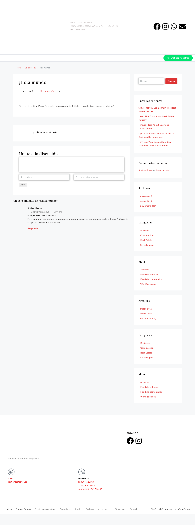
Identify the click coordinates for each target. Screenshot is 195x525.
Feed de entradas (149, 274)
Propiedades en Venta (45, 509)
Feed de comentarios (151, 279)
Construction (146, 235)
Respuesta (33, 228)
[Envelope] (182, 26)
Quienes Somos (23, 509)
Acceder (144, 269)
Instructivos (103, 509)
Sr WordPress (145, 170)
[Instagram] (165, 26)
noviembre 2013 (148, 206)
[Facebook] (157, 26)
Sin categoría (30, 68)
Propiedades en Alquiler (71, 509)
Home (18, 68)
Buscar (171, 81)
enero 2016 (146, 201)
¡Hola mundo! (162, 170)
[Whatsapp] (173, 26)
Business (145, 230)
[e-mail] (11, 471)
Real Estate (146, 240)
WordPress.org (148, 284)
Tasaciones (120, 509)
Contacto (134, 509)
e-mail (11, 478)
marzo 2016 (146, 196)
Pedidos (90, 509)
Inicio (9, 509)
